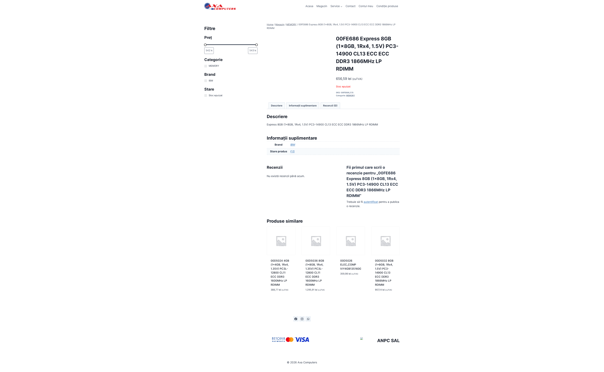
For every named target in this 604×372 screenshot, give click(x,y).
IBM (292, 144)
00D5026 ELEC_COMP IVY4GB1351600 (350, 264)
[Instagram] (302, 319)
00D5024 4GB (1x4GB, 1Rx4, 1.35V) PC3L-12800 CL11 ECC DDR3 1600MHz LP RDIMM (280, 272)
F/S (292, 151)
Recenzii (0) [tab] (330, 105)
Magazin (321, 6)
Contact (350, 6)
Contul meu (366, 6)
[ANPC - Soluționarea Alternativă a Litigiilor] (380, 341)
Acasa (309, 6)
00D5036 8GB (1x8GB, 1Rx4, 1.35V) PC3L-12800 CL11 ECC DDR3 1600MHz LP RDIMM (314, 272)
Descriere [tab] (276, 105)
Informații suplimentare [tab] (303, 105)
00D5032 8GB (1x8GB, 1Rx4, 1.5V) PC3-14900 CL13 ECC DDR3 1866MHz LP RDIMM (384, 272)
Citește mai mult (347, 281)
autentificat (371, 201)
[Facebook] (296, 319)
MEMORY (350, 95)
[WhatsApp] (308, 319)
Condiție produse (387, 6)
